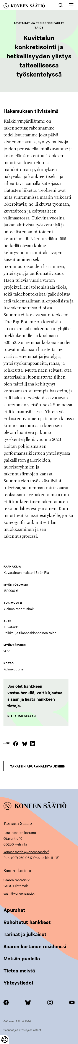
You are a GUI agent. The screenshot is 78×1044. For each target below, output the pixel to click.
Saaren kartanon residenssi (34, 946)
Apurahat (14, 910)
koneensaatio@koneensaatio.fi (26, 851)
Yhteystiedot (18, 982)
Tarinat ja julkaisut (24, 934)
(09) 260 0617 (21, 857)
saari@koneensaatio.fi (19, 893)
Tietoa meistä (19, 970)
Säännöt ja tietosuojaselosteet (22, 1030)
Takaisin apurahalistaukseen (37, 766)
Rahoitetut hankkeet (27, 922)
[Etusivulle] (27, 6)
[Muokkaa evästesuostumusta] (4, 1039)
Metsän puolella (21, 958)
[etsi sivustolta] (60, 4)
